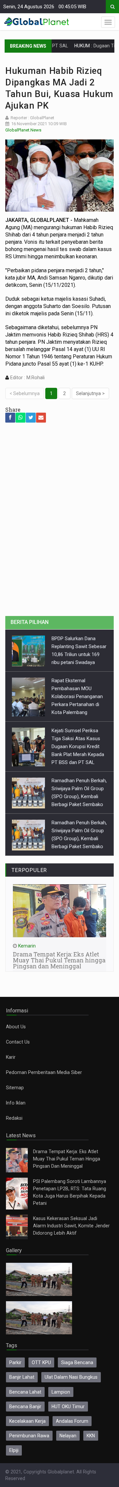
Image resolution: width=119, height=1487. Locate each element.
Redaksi (14, 1118)
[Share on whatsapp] (20, 418)
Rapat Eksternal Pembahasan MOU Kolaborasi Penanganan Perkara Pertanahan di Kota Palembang (77, 696)
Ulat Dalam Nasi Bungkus (71, 1377)
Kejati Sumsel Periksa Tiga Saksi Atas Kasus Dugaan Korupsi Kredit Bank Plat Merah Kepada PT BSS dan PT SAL (78, 746)
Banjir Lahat (21, 1377)
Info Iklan (15, 1102)
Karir (11, 1057)
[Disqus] (59, 523)
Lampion (61, 1392)
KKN (91, 1435)
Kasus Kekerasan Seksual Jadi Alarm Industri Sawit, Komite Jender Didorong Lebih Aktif (71, 1226)
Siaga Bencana (77, 1362)
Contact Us (18, 1042)
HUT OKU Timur (68, 1406)
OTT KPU (41, 1362)
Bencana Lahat (25, 1392)
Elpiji (14, 1450)
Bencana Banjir (25, 1406)
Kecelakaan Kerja (27, 1421)
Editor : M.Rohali (27, 377)
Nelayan (68, 1435)
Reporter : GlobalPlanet (32, 117)
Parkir (15, 1362)
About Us (16, 1026)
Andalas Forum (72, 1421)
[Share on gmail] (41, 418)
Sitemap (15, 1087)
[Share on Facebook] (10, 418)
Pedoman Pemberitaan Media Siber (44, 1072)
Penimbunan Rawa (29, 1435)
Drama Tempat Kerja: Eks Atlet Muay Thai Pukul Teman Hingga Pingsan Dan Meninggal (66, 1159)
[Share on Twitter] (31, 418)
